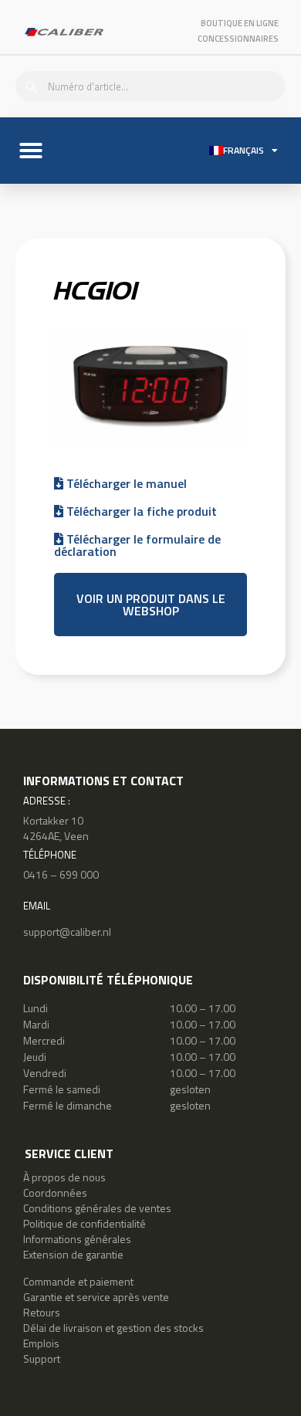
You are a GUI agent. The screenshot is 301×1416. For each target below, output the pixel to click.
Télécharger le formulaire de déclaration (137, 545)
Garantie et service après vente (96, 1297)
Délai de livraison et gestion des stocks (113, 1327)
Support (41, 1358)
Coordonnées (55, 1192)
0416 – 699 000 (61, 874)
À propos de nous (64, 1177)
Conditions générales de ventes (97, 1208)
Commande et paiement (78, 1281)
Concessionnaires (238, 38)
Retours (41, 1312)
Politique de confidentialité (84, 1223)
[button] (30, 150)
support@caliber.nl (67, 931)
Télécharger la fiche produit (140, 511)
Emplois (41, 1343)
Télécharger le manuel (125, 483)
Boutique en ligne (240, 23)
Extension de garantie (73, 1254)
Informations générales (77, 1239)
